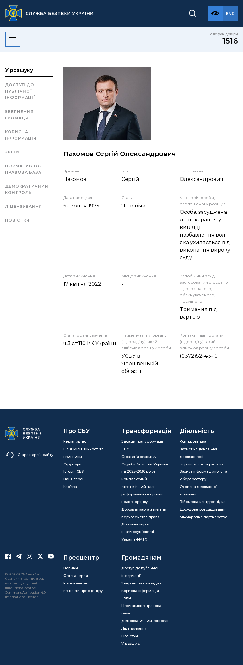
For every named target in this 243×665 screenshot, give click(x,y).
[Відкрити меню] (12, 39)
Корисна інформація (20, 135)
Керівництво (74, 441)
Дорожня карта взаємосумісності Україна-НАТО (138, 532)
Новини (70, 568)
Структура (72, 464)
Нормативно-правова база (23, 169)
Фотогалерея (75, 575)
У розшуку (19, 70)
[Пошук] (192, 13)
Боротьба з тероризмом (202, 464)
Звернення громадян (19, 114)
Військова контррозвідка (203, 502)
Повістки (17, 220)
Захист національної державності (198, 453)
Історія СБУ (73, 471)
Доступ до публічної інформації (20, 91)
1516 (230, 40)
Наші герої (73, 479)
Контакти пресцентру (83, 591)
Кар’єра (70, 486)
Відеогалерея (76, 583)
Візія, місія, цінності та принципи (83, 453)
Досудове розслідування (203, 509)
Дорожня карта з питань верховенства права (144, 513)
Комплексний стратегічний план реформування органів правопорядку (143, 490)
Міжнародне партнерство (203, 517)
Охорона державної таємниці (198, 490)
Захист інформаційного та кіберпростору (203, 475)
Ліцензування (23, 206)
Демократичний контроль (26, 189)
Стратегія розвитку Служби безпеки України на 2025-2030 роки (145, 464)
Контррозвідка (193, 441)
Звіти (12, 152)
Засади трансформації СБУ (142, 445)
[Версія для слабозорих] (215, 13)
